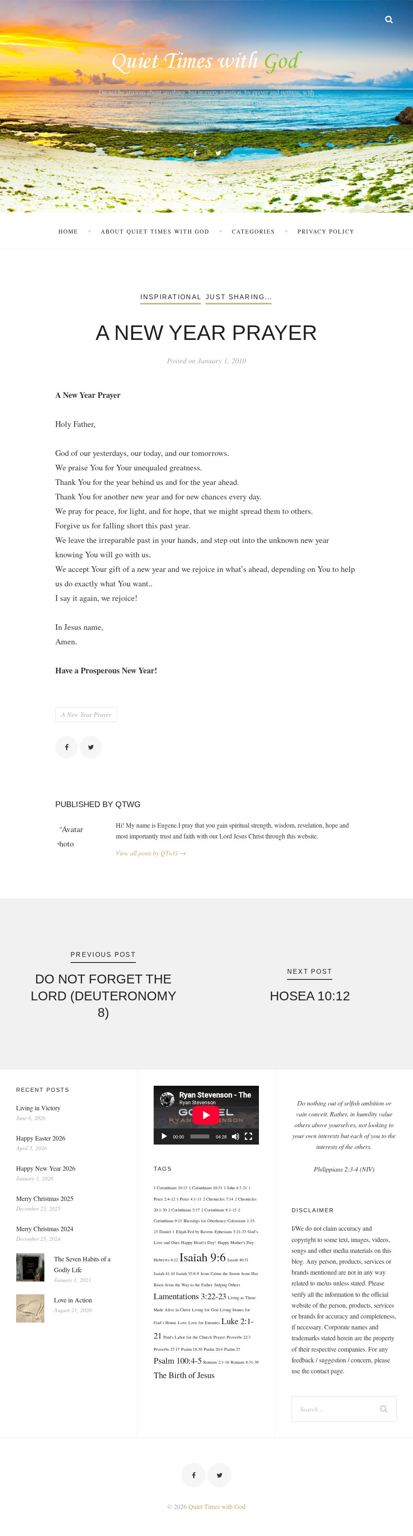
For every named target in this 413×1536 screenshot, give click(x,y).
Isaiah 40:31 (237, 1260)
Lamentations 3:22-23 (190, 1296)
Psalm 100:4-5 (178, 1360)
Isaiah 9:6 (202, 1257)
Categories (253, 231)
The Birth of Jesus (184, 1375)
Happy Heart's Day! (198, 1242)
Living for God (205, 1309)
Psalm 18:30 (191, 1349)
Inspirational (171, 297)
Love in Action (73, 1300)
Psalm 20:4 (213, 1349)
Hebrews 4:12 (166, 1260)
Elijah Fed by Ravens (194, 1231)
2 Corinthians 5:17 (184, 1210)
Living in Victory (38, 1107)
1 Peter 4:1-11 (189, 1199)
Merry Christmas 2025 (44, 1198)
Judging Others (227, 1285)
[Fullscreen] (248, 1136)
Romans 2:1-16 (216, 1362)
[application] (206, 1115)
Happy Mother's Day (236, 1242)
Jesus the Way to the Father (189, 1285)
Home (68, 231)
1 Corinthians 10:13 (170, 1187)
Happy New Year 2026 (45, 1168)
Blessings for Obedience (205, 1220)
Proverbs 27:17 (166, 1349)
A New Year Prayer (86, 714)
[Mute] (236, 1136)
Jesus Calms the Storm (220, 1273)
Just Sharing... (239, 297)
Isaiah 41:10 (164, 1273)
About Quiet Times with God (155, 231)
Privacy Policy (326, 231)
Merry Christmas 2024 (44, 1228)
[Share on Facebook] (66, 747)
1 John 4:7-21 (235, 1187)
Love (182, 1322)
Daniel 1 (166, 1231)
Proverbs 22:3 (238, 1337)
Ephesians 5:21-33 (230, 1231)
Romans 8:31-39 (245, 1362)
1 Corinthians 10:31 (205, 1187)
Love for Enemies (204, 1322)
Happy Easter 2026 (40, 1138)
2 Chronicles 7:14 (218, 1199)
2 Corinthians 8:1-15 (218, 1210)
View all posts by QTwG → (151, 853)
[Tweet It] (90, 747)
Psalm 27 (232, 1349)
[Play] (164, 1136)
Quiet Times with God (217, 1506)
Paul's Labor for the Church (187, 1337)
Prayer (219, 1337)
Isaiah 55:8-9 (187, 1273)
